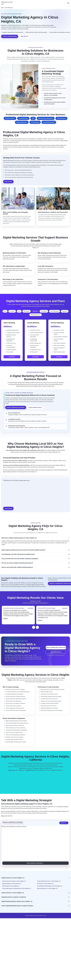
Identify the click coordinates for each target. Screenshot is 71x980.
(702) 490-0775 (24, 36)
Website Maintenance (22, 122)
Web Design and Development (45, 118)
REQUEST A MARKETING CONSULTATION (55, 647)
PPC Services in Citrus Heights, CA (45, 883)
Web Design (26, 311)
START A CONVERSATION (10, 36)
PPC (19, 311)
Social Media (44, 311)
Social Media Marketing (48, 122)
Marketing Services (10, 118)
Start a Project (8, 181)
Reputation (64, 311)
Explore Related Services (35, 407)
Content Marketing (23, 118)
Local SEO (12, 311)
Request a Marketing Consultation (16, 407)
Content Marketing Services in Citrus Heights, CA (48, 881)
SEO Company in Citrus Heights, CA (10, 886)
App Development (61, 118)
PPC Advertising (35, 122)
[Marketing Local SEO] (7, 3)
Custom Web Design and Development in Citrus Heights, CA (16, 888)
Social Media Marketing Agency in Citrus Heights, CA (49, 886)
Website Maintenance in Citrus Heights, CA (47, 888)
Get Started (12, 356)
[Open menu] (68, 3)
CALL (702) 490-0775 (55, 652)
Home (2, 7)
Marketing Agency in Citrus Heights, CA (11, 883)
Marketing (35, 311)
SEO (33, 118)
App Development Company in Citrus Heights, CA (14, 881)
